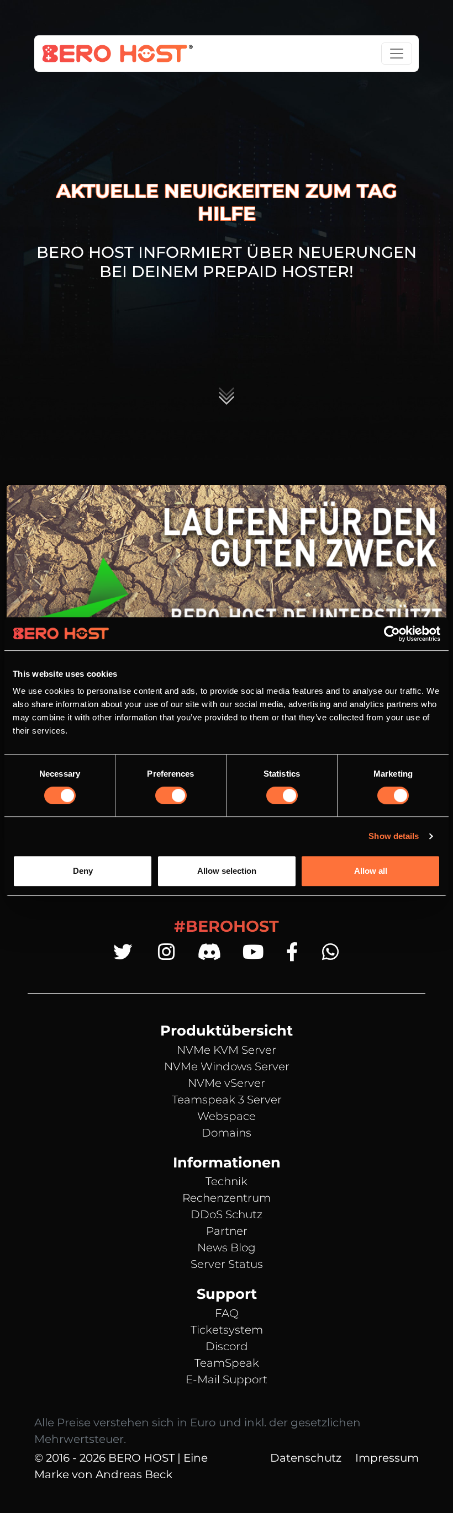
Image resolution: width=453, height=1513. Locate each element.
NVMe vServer (226, 1083)
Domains (226, 1132)
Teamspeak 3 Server (227, 1099)
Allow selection (226, 870)
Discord (227, 1346)
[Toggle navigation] (396, 54)
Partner (226, 1231)
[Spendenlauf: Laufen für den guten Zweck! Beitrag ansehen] (226, 585)
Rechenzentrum (226, 1197)
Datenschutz (305, 1457)
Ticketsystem (227, 1329)
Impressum (387, 1457)
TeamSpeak (226, 1362)
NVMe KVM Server (226, 1050)
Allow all (370, 870)
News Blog (226, 1247)
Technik (226, 1181)
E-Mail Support (226, 1379)
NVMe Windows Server (226, 1066)
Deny (83, 870)
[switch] (171, 795)
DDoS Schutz (226, 1214)
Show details (393, 836)
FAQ (227, 1313)
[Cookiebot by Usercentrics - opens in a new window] (392, 633)
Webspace (226, 1116)
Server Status (227, 1264)
